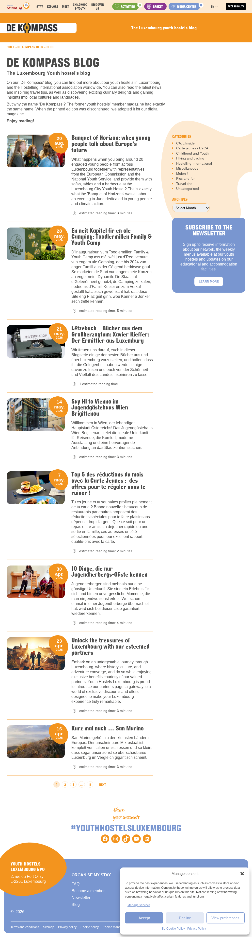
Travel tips (184, 184)
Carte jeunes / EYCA (192, 148)
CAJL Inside (185, 143)
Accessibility (236, 6)
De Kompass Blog (30, 47)
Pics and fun (185, 178)
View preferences (225, 918)
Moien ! (182, 174)
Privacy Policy (196, 928)
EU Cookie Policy (173, 928)
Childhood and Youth (192, 153)
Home (11, 47)
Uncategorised (187, 189)
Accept (144, 918)
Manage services (138, 905)
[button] (242, 873)
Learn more (209, 281)
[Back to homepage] (18, 6)
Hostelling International (194, 163)
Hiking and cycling (190, 158)
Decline (185, 918)
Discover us (97, 6)
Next (102, 784)
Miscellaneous (187, 168)
